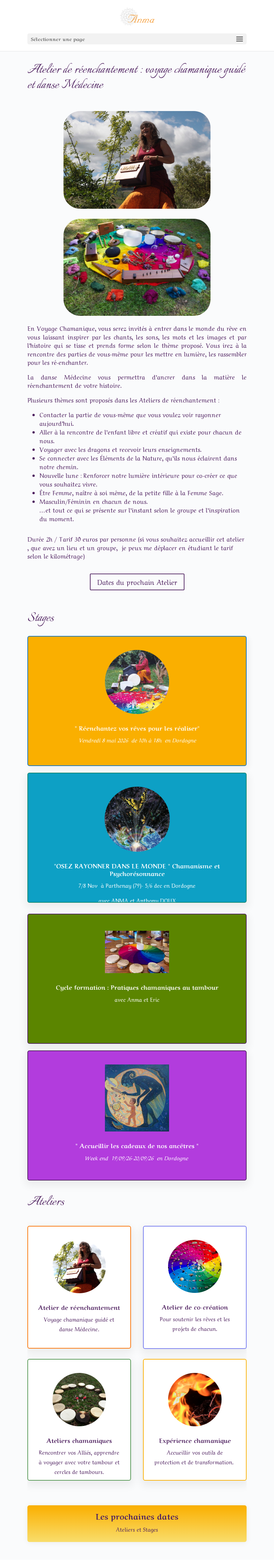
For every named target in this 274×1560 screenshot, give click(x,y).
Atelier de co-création (195, 1306)
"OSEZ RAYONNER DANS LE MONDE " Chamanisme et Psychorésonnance (137, 869)
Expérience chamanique (195, 1440)
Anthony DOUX (156, 900)
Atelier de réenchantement (79, 1307)
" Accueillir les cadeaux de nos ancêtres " (137, 1145)
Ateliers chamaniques (79, 1440)
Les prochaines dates (137, 1516)
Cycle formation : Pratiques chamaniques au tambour (137, 986)
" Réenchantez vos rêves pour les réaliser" (137, 727)
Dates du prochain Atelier (137, 582)
